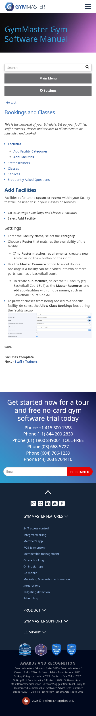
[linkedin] (47, 505)
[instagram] (33, 505)
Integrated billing (34, 535)
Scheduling (30, 598)
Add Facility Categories (30, 151)
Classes (13, 168)
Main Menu (48, 78)
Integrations (31, 586)
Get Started (79, 472)
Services (14, 174)
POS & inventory (34, 547)
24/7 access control (36, 528)
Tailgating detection (36, 592)
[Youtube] (55, 505)
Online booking (33, 560)
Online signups (33, 566)
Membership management (41, 554)
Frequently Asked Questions (29, 179)
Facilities (14, 144)
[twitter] (40, 505)
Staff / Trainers (19, 163)
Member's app (33, 541)
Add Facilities (23, 157)
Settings (49, 90)
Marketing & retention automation (46, 579)
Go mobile (30, 573)
